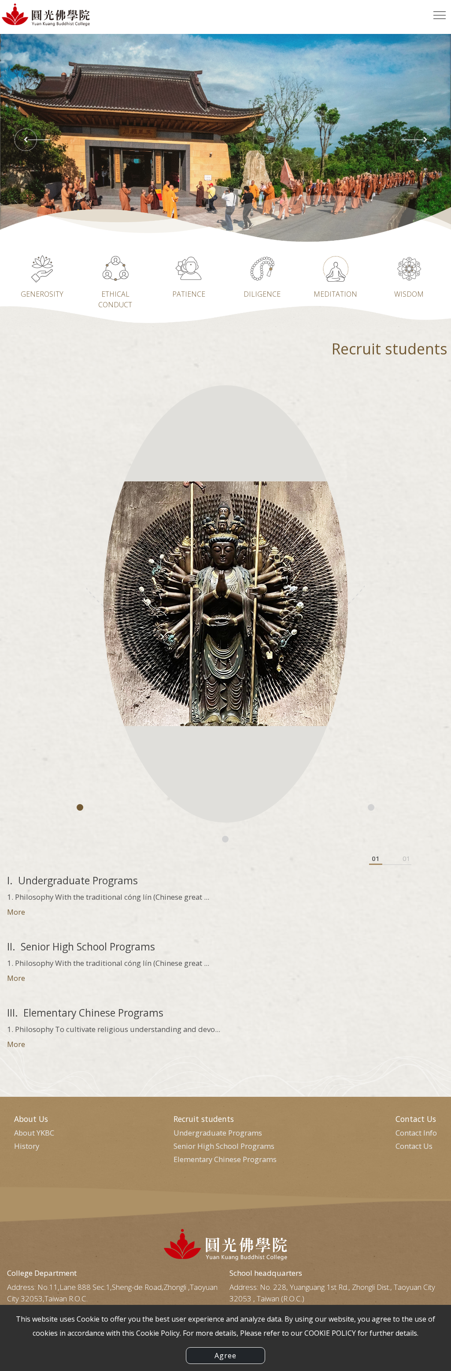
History (26, 1146)
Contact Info (416, 1133)
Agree (225, 1355)
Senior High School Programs (224, 1146)
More (16, 912)
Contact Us (414, 1146)
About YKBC (34, 1133)
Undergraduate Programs (218, 1133)
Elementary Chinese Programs (225, 1159)
